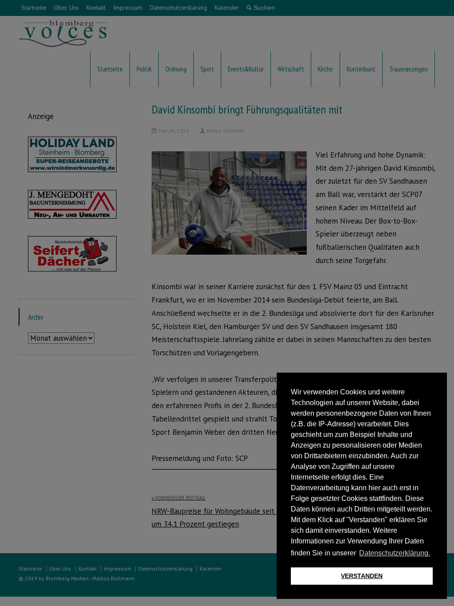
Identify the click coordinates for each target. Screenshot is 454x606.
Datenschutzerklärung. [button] (394, 553)
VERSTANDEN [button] (362, 575)
